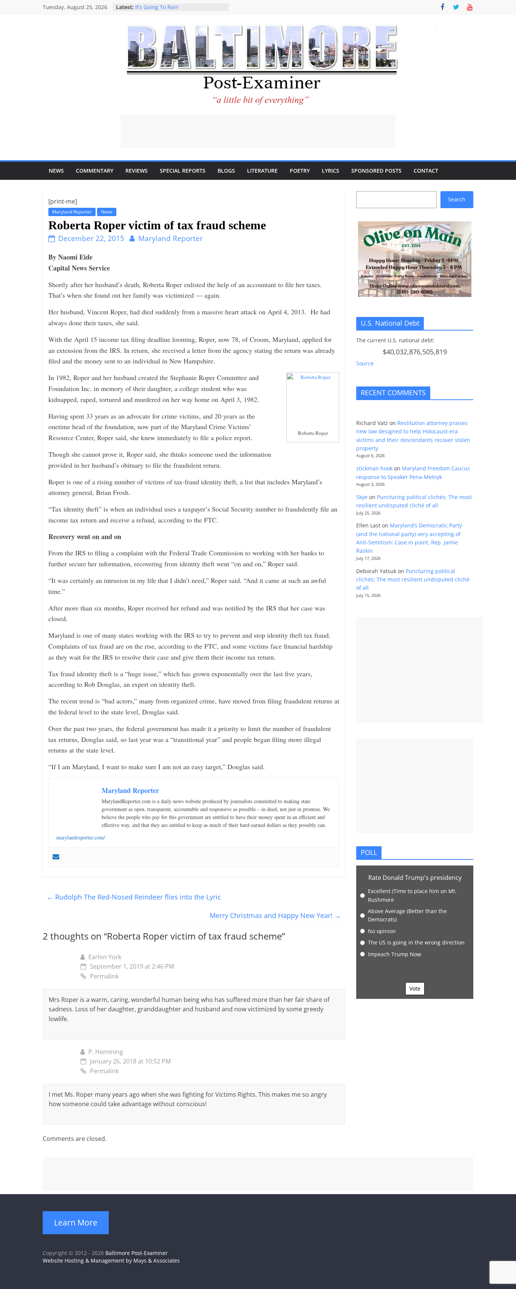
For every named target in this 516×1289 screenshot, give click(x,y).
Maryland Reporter (72, 212)
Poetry (300, 170)
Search (456, 199)
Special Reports (182, 170)
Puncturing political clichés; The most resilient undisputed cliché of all (413, 579)
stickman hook (374, 468)
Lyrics (330, 170)
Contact (426, 170)
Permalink (104, 976)
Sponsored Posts (376, 170)
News (56, 170)
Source (365, 363)
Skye (362, 497)
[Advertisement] (258, 131)
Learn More (75, 1222)
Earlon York (104, 957)
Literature (262, 170)
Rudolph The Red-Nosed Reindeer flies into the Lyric (133, 896)
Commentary (94, 170)
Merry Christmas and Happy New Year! (275, 915)
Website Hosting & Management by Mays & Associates (111, 1260)
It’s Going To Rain (157, 7)
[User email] (56, 857)
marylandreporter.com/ (80, 837)
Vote (414, 988)
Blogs (226, 170)
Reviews (136, 170)
